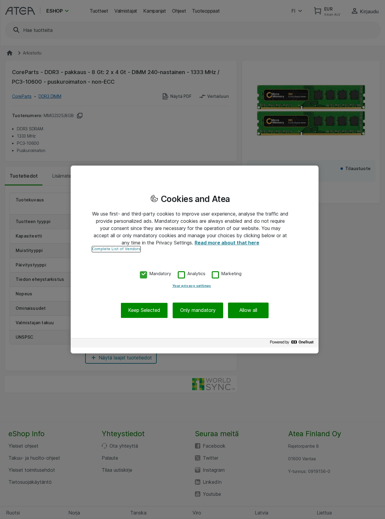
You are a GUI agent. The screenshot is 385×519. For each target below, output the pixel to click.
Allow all (248, 310)
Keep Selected (144, 310)
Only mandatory (198, 310)
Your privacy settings (191, 286)
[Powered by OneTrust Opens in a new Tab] (293, 343)
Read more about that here (227, 243)
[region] (195, 259)
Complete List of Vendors (116, 249)
